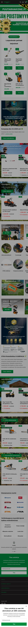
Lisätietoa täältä (9, 133)
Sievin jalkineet (7, 536)
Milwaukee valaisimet (8, 531)
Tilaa (14, 624)
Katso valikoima (7, 191)
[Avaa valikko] (2, 2)
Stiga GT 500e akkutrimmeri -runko (7, 60)
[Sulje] (26, 606)
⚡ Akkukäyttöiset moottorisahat (11, 455)
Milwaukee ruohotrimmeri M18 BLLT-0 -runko (10, 169)
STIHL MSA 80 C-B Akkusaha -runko (10, 474)
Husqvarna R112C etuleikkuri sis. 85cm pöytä (10, 210)
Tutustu (8, 67)
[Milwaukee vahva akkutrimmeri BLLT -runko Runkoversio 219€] (14, 19)
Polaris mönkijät (20, 525)
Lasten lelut (20, 531)
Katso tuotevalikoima (8, 138)
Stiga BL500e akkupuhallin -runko (19, 60)
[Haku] (20, 2)
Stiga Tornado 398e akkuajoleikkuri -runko (8, 402)
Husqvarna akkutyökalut (7, 525)
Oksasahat (20, 536)
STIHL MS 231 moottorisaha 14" (9, 439)
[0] (25, 2)
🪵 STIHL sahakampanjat (9, 420)
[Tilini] (23, 2)
